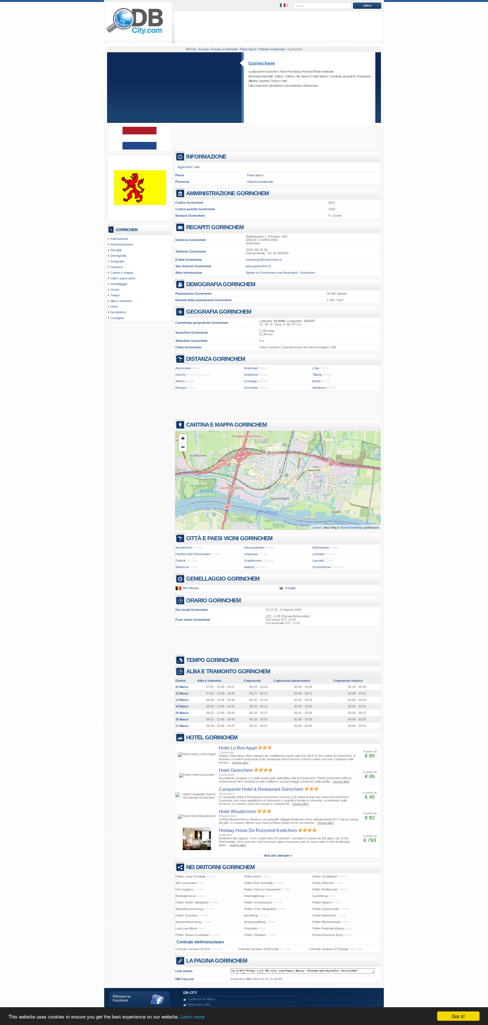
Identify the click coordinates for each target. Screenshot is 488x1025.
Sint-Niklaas (190, 588)
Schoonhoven (321, 567)
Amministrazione (121, 244)
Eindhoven (251, 374)
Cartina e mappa (121, 272)
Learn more (192, 1016)
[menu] (284, 5)
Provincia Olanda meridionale (318, 71)
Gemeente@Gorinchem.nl (264, 259)
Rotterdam (251, 368)
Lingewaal (251, 554)
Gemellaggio (118, 284)
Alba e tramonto (121, 301)
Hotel (284, 80)
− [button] (183, 447)
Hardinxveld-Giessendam (192, 554)
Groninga (250, 381)
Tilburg (317, 374)
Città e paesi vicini (122, 278)
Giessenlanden (292, 85)
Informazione (119, 238)
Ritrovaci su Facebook (122, 998)
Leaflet (316, 527)
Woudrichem (276, 85)
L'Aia (315, 368)
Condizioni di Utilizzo (201, 999)
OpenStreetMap (351, 527)
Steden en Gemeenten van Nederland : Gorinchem (280, 272)
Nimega (180, 387)
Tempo (274, 80)
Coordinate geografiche (342, 76)
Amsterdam (183, 368)
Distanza (116, 267)
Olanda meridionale (260, 181)
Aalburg (249, 567)
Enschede (251, 387)
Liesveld (318, 560)
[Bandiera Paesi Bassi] (139, 148)
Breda (316, 381)
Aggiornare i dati (188, 167)
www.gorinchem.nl (258, 266)
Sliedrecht (182, 567)
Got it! (458, 1016)
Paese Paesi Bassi (290, 71)
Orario (114, 289)
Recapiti (115, 250)
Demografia (118, 255)
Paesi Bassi (255, 175)
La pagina (117, 318)
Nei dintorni (118, 312)
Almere (180, 381)
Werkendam (311, 85)
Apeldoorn (319, 387)
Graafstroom (253, 560)
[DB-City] (134, 34)
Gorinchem (261, 63)
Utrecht (180, 374)
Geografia (117, 261)
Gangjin (290, 588)
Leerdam (318, 554)
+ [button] (183, 438)
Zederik (180, 560)
